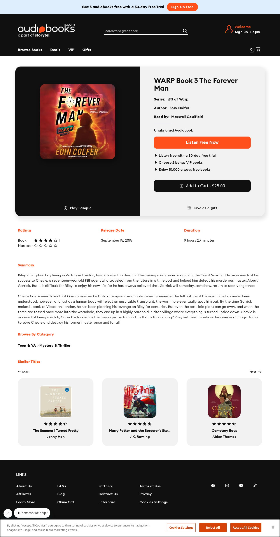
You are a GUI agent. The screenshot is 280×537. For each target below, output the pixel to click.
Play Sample (80, 208)
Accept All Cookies (246, 528)
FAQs (61, 486)
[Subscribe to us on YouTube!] (241, 498)
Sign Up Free (182, 7)
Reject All (213, 528)
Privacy (146, 494)
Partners (105, 486)
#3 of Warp (178, 99)
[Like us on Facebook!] (213, 498)
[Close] (273, 527)
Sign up (241, 32)
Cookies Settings (154, 502)
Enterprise (106, 502)
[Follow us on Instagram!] (227, 498)
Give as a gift (205, 208)
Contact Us (108, 494)
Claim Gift (65, 502)
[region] (140, 528)
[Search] (185, 30)
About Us (24, 486)
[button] (23, 372)
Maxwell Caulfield (187, 117)
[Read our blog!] (255, 498)
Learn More (25, 502)
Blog (61, 494)
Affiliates (23, 494)
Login (255, 32)
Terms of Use (150, 486)
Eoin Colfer (179, 108)
